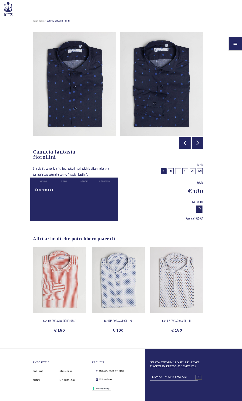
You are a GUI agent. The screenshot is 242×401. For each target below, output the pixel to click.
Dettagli (64, 181)
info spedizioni (66, 371)
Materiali (43, 181)
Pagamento (84, 181)
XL (185, 171)
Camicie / (42, 21)
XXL (193, 171)
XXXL (200, 171)
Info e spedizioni (105, 181)
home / (35, 21)
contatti (36, 380)
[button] (185, 143)
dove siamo (38, 371)
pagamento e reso (67, 380)
